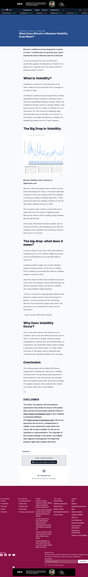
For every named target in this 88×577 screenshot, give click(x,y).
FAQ (73, 501)
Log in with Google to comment (45, 462)
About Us (75, 517)
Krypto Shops (58, 514)
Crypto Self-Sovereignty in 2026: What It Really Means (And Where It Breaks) (44, 513)
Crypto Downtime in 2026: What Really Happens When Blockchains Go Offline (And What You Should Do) (43, 524)
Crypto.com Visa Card (27, 512)
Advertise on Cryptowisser (76, 531)
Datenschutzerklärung (79, 506)
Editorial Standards (78, 523)
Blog (73, 509)
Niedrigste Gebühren (60, 503)
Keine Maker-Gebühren (61, 512)
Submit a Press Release (79, 535)
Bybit (3, 501)
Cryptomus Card (25, 501)
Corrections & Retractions (76, 526)
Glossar (74, 503)
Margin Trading (59, 509)
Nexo (3, 509)
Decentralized (58, 501)
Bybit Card (23, 503)
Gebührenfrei (58, 506)
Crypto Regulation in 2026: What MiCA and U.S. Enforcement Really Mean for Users (44, 544)
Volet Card (23, 509)
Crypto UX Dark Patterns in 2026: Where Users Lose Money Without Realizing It (44, 504)
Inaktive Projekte (77, 514)
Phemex (4, 512)
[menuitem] (27, 10)
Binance (4, 506)
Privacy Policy (60, 565)
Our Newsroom (77, 520)
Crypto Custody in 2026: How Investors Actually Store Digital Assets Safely (44, 535)
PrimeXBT (5, 503)
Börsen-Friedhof (77, 512)
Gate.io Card (24, 506)
